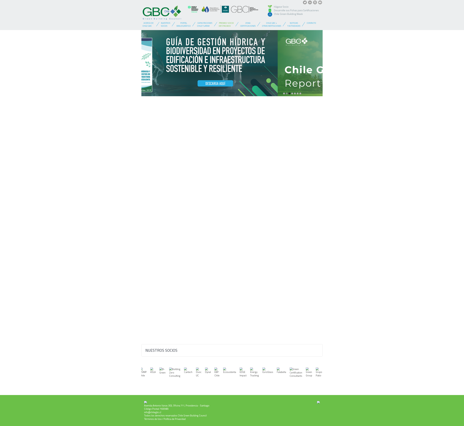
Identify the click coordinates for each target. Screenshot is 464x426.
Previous (147, 64)
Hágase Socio (281, 7)
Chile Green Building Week (288, 14)
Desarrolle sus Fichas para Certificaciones (296, 10)
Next (317, 64)
